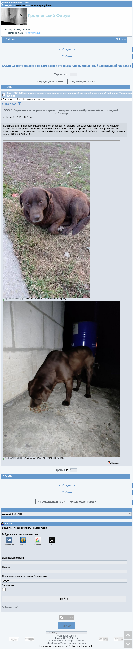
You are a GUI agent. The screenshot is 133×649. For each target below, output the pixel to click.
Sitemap (82, 643)
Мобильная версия (66, 636)
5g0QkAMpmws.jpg (13, 299)
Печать (7, 87)
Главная (10, 39)
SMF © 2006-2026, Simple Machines (66, 640)
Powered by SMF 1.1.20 (66, 638)
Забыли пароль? (10, 607)
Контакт (67, 626)
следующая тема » (82, 81)
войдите (20, 5)
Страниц (60, 74)
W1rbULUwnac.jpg (13, 458)
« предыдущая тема (50, 81)
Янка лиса (9, 104)
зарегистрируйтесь (41, 5)
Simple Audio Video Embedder (61, 643)
